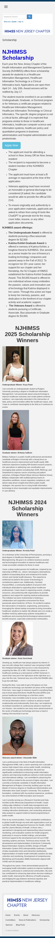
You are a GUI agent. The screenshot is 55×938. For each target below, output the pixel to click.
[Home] (27, 31)
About (25, 915)
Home (8, 915)
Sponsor (9, 925)
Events (17, 915)
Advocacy (36, 915)
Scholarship (45, 920)
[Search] (29, 16)
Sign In (20, 22)
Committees (10, 920)
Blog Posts (20, 925)
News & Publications (27, 920)
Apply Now (11, 145)
